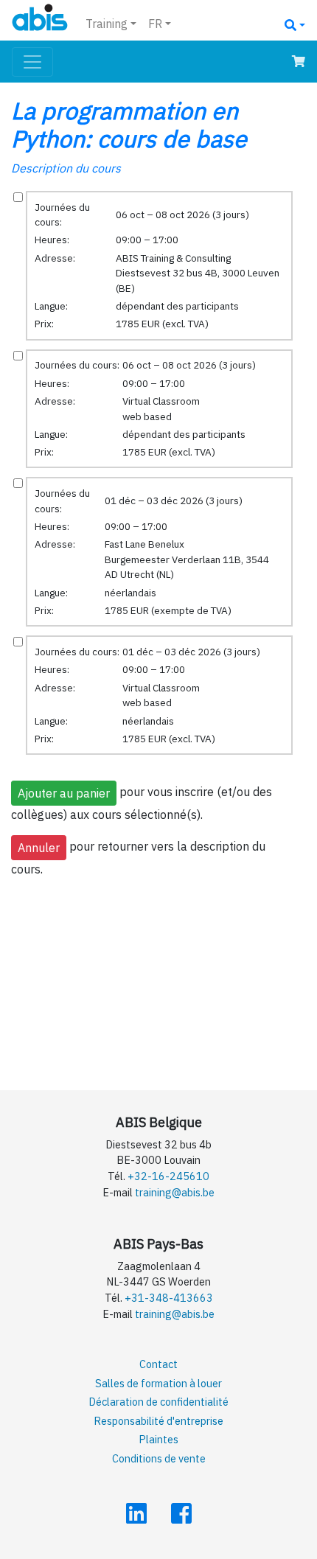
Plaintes (158, 1439)
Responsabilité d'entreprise (158, 1421)
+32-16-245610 (168, 1176)
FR (155, 23)
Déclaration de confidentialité (158, 1402)
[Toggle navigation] (32, 62)
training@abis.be (175, 1192)
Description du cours (66, 168)
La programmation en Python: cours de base (129, 124)
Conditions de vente (159, 1458)
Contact (158, 1364)
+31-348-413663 (169, 1298)
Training (107, 23)
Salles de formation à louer (158, 1383)
